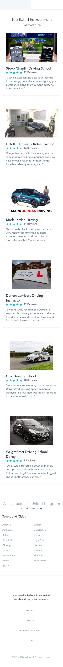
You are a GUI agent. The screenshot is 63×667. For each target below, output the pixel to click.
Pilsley (5, 561)
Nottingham (8, 556)
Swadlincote (40, 561)
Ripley (5, 566)
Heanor (6, 550)
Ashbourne (8, 530)
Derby (37, 535)
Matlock (38, 550)
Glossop (6, 545)
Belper (5, 535)
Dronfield (7, 540)
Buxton (37, 525)
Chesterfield (40, 530)
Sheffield (38, 556)
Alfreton (6, 525)
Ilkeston (38, 545)
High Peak (39, 540)
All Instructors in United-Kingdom (31, 504)
